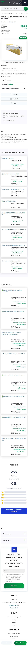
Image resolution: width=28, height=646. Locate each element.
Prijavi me (14, 588)
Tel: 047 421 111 (14, 610)
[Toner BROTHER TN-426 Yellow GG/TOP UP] (13, 247)
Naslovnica (3, 13)
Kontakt (14, 625)
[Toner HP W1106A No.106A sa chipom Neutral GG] (14, 295)
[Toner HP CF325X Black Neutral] (10, 174)
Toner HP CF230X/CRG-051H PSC (18, 266)
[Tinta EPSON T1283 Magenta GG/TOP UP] (13, 189)
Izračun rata (23, 37)
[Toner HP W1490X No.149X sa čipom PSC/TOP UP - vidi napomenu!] (14, 337)
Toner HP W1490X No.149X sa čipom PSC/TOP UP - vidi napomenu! (18, 343)
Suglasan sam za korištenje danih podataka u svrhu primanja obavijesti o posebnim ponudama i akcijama (15, 581)
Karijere (14, 628)
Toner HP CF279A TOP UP (17, 203)
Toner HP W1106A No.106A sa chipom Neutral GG (18, 300)
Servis (14, 622)
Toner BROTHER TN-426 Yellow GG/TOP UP (19, 250)
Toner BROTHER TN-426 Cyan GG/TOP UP (19, 385)
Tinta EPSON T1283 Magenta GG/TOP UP (18, 192)
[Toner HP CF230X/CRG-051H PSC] (11, 263)
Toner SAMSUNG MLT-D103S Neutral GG (18, 322)
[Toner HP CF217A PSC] (8, 158)
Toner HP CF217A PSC (16, 160)
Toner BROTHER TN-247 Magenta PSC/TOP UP (17, 218)
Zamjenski (19, 13)
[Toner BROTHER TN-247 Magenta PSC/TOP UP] (14, 214)
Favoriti (13, 2)
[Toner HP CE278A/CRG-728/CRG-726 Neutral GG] (14, 444)
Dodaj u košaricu (20, 642)
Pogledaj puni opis (7, 80)
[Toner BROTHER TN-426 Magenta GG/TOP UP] (14, 231)
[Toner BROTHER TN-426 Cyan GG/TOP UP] (13, 380)
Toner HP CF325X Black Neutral (17, 177)
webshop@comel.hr (14, 607)
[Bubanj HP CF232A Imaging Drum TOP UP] (13, 359)
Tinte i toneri (11, 13)
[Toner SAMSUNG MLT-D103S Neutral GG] (13, 316)
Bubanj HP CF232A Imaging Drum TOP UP (18, 364)
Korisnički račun (20, 2)
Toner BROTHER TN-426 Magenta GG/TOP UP (17, 235)
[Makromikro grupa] (3, 3)
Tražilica (26, 8)
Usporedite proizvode (9, 2)
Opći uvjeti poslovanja (14, 636)
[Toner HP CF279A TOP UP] (9, 201)
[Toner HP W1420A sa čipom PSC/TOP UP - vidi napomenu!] (14, 49)
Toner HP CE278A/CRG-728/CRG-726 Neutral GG (17, 449)
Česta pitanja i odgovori (14, 619)
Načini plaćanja (14, 639)
